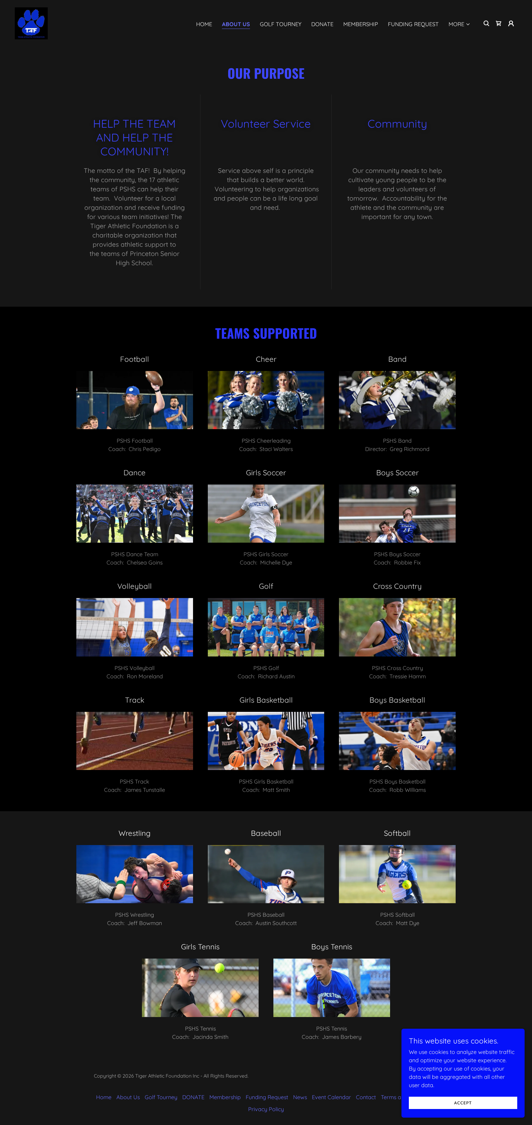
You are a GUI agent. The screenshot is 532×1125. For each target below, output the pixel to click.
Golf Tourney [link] (280, 24)
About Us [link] (236, 24)
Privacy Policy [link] (266, 1109)
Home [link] (204, 24)
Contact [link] (366, 1097)
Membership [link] (360, 24)
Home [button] (103, 1097)
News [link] (300, 1097)
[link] (31, 22)
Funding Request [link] (413, 24)
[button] (459, 24)
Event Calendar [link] (331, 1097)
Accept (463, 1103)
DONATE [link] (322, 24)
